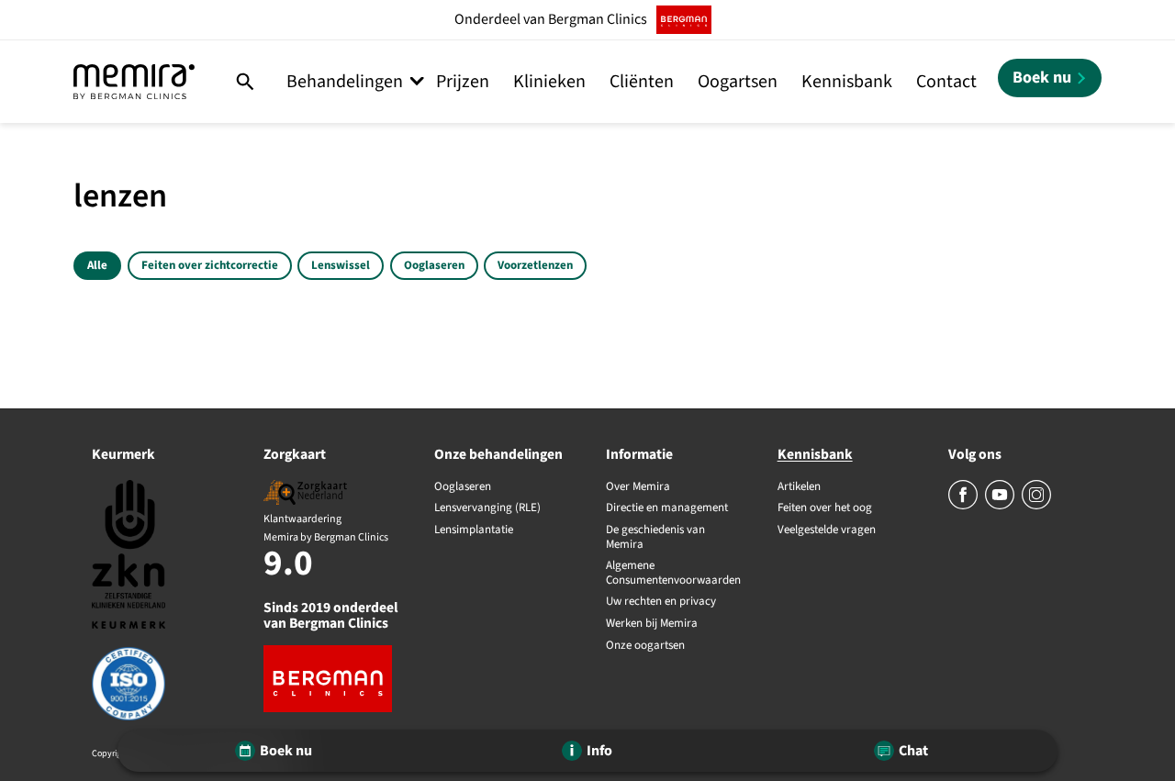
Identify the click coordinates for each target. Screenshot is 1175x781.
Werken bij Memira (652, 624)
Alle (97, 265)
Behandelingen (344, 82)
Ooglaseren (434, 265)
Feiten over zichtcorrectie (209, 265)
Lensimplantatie (473, 530)
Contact (946, 82)
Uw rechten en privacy (661, 602)
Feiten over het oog (825, 508)
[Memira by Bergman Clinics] (134, 81)
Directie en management (667, 508)
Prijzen (462, 82)
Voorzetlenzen (535, 265)
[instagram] (1036, 505)
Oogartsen (738, 82)
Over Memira (638, 487)
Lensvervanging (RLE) (487, 508)
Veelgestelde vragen (827, 530)
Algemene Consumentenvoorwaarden (673, 573)
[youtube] (1001, 505)
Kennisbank (846, 82)
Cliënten (642, 82)
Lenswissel (340, 265)
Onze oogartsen (645, 646)
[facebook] (964, 505)
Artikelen (799, 487)
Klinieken (549, 82)
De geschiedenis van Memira (655, 537)
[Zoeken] (245, 81)
